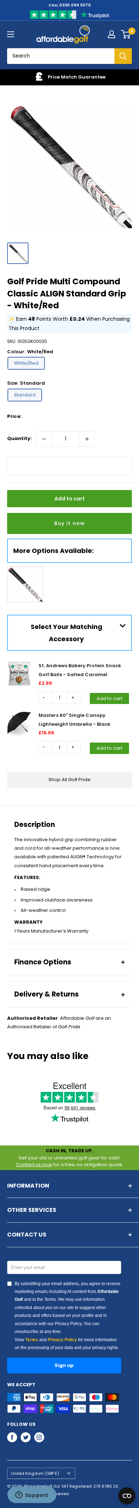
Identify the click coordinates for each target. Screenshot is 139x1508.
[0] (126, 34)
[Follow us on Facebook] (12, 1437)
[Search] (123, 56)
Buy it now (69, 523)
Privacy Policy (62, 1339)
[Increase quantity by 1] (86, 438)
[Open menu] (10, 34)
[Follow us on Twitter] (26, 1437)
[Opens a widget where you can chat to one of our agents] (31, 1495)
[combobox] (60, 56)
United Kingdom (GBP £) (35, 1473)
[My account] (111, 34)
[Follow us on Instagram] (39, 1437)
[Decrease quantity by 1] (43, 438)
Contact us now (34, 1164)
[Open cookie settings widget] (126, 1495)
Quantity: (19, 438)
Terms (31, 1339)
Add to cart (70, 498)
